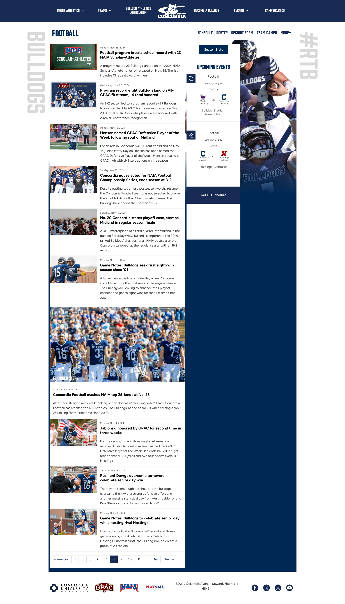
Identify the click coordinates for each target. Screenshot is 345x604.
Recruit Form (242, 32)
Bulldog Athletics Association (138, 10)
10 (130, 559)
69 (156, 559)
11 (139, 559)
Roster (222, 32)
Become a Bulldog (206, 10)
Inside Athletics (68, 10)
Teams (102, 10)
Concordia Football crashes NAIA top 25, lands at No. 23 (101, 394)
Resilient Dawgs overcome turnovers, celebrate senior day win (132, 477)
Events (239, 10)
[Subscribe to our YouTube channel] (289, 588)
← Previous (60, 559)
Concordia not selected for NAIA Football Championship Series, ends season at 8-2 (136, 177)
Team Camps (267, 32)
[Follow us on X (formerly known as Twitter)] (266, 588)
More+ (285, 32)
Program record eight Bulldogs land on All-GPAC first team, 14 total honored (137, 92)
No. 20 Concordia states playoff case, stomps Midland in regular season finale (139, 219)
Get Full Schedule (213, 195)
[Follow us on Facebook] (255, 588)
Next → (169, 559)
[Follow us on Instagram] (278, 588)
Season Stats (213, 50)
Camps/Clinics (275, 10)
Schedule (205, 32)
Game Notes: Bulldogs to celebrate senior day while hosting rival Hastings (140, 520)
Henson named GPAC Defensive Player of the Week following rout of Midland (139, 135)
